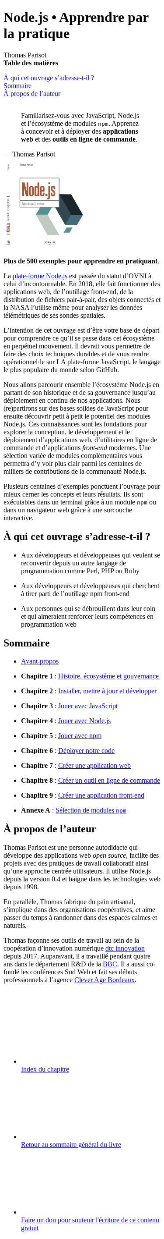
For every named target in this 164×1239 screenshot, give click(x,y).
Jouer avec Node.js (84, 720)
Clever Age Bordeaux (104, 979)
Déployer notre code (86, 750)
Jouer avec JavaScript (88, 706)
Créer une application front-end (101, 795)
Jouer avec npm (79, 735)
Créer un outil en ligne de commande (109, 780)
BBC (110, 964)
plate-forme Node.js (40, 276)
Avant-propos (40, 661)
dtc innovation (125, 948)
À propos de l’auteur (31, 93)
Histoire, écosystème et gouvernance (108, 676)
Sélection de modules (91, 810)
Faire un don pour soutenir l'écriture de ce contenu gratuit (90, 1224)
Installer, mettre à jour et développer (107, 691)
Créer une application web (94, 765)
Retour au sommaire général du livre (71, 1144)
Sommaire (17, 85)
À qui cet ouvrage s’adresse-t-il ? (48, 78)
